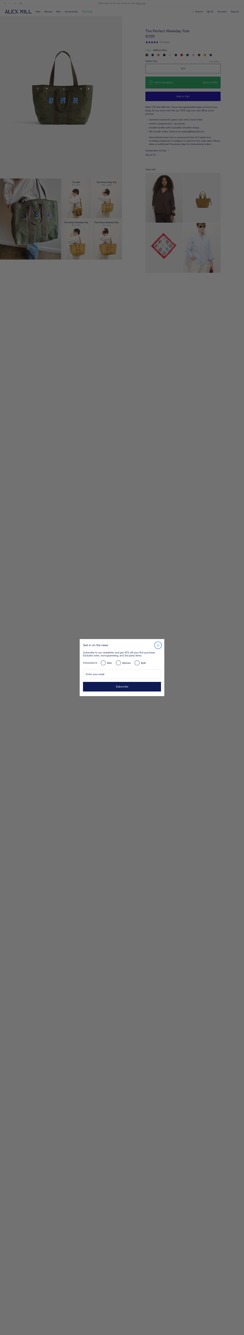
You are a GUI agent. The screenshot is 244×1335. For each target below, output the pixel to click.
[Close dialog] (158, 645)
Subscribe (122, 686)
